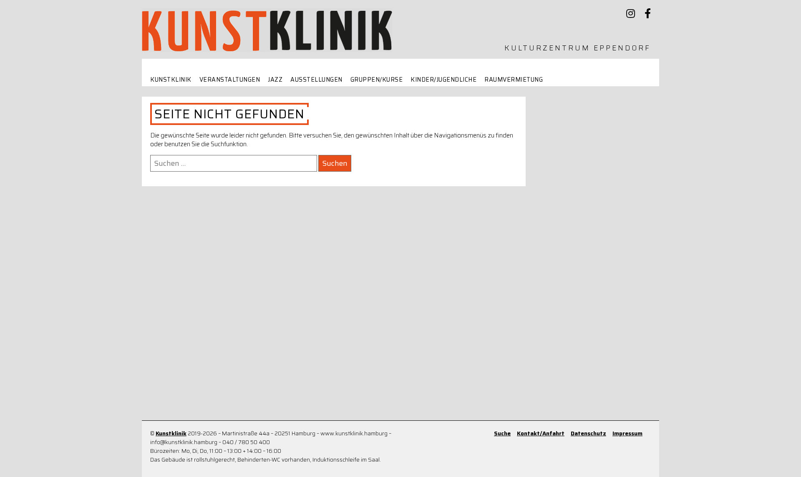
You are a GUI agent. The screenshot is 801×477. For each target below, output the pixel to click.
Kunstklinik (170, 79)
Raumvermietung (513, 79)
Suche (502, 433)
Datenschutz (588, 433)
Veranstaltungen (229, 79)
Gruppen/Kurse (376, 79)
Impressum (627, 433)
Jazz (275, 79)
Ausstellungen (316, 79)
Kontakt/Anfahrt (540, 433)
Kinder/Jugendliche (443, 79)
